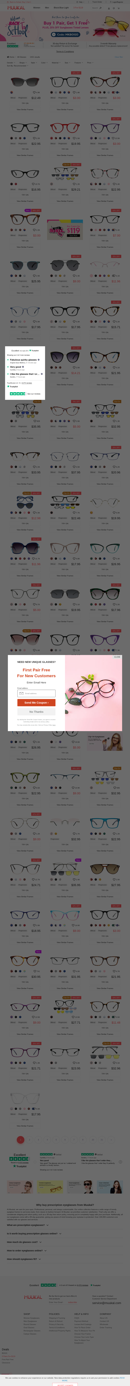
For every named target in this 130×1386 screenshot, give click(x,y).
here (54, 725)
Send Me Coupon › (36, 702)
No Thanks (36, 711)
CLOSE (117, 657)
